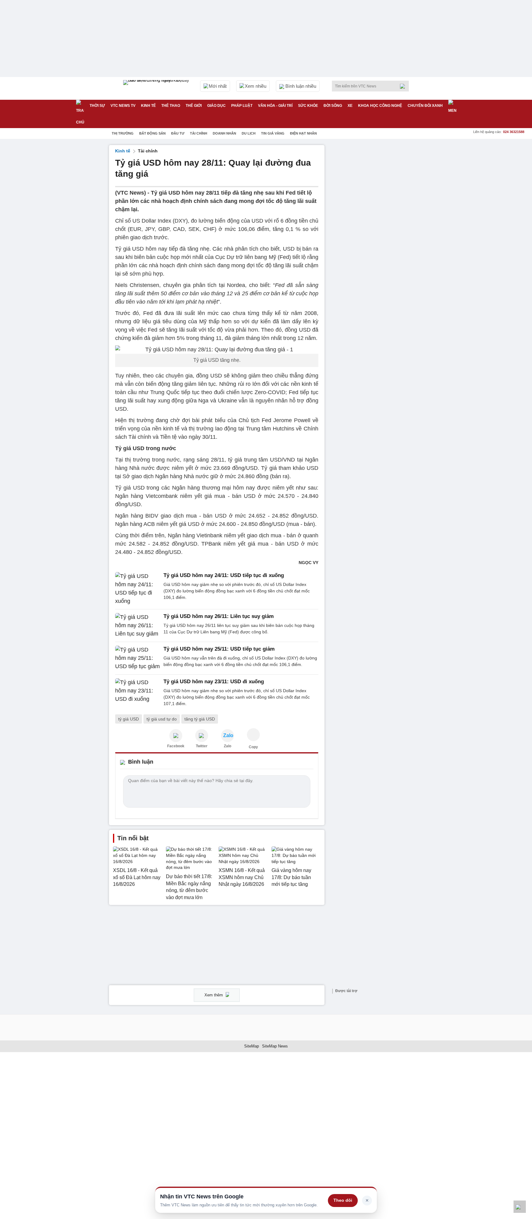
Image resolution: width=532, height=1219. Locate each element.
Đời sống (333, 105)
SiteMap (251, 1046)
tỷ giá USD (128, 718)
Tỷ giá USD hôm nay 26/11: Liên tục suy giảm (218, 616)
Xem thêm (214, 995)
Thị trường (123, 133)
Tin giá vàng (272, 133)
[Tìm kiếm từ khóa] (404, 86)
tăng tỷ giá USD (199, 718)
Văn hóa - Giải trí (275, 105)
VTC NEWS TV (123, 105)
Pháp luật (241, 105)
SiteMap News (275, 1046)
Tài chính (198, 133)
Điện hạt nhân (303, 133)
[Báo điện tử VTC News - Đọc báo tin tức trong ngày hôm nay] (157, 88)
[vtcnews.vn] (175, 735)
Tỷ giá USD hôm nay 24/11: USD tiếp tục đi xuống (223, 575)
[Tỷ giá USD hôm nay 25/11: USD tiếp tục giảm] (137, 658)
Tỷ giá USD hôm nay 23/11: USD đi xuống (213, 681)
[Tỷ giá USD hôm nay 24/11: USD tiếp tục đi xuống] (137, 588)
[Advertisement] (377, 237)
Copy (253, 747)
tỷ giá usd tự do (162, 718)
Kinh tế (148, 105)
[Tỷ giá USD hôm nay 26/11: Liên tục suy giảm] (137, 625)
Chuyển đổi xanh (425, 105)
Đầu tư (177, 133)
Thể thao (170, 105)
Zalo (227, 746)
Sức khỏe (308, 105)
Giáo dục (216, 105)
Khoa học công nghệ (380, 105)
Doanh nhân (224, 133)
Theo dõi (342, 1200)
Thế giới (194, 105)
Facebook (175, 746)
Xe (350, 105)
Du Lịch (249, 133)
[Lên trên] (520, 1207)
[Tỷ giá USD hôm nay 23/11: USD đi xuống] (137, 692)
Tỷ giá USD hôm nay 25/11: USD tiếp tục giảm (219, 649)
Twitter (202, 746)
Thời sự (97, 105)
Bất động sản (152, 133)
